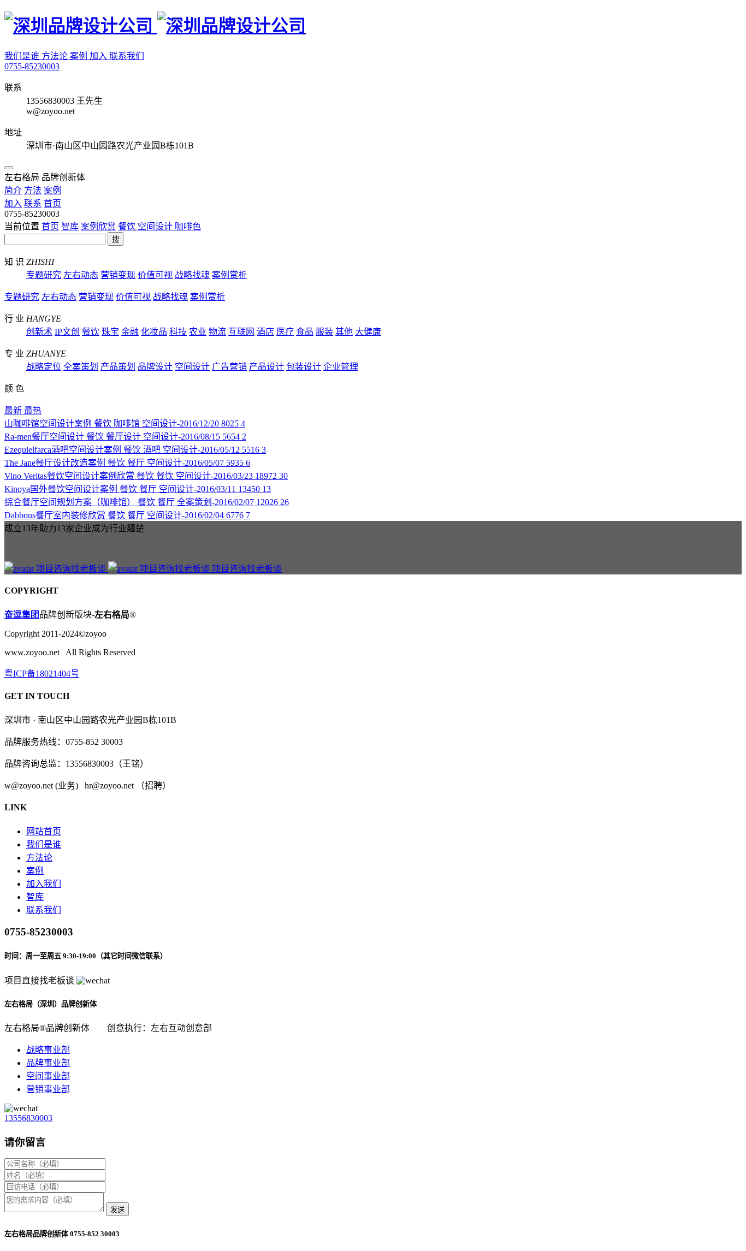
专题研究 (43, 275)
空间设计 (156, 226)
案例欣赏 (98, 226)
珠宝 (110, 331)
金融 (130, 331)
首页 (50, 226)
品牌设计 (155, 366)
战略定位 (43, 366)
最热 (33, 410)
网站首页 (43, 831)
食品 (304, 331)
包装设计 (303, 366)
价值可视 (155, 275)
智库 (70, 226)
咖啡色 (188, 226)
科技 (178, 331)
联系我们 (126, 56)
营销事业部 (48, 1089)
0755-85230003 (32, 66)
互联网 (241, 331)
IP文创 (67, 331)
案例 (80, 56)
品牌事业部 (48, 1063)
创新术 (39, 331)
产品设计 (266, 366)
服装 (324, 331)
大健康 (368, 331)
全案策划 (80, 366)
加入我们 (43, 883)
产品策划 (117, 366)
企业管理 (340, 366)
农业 (197, 331)
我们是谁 (23, 56)
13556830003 (28, 1118)
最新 (14, 410)
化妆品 (154, 331)
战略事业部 (48, 1049)
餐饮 (128, 226)
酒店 (265, 331)
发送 (117, 1210)
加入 (99, 56)
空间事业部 (48, 1076)
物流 (217, 331)
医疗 (285, 331)
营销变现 (117, 275)
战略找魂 (192, 275)
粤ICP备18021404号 (41, 673)
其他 (344, 331)
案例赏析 (229, 275)
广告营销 (229, 366)
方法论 (56, 56)
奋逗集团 (21, 614)
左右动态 (80, 275)
